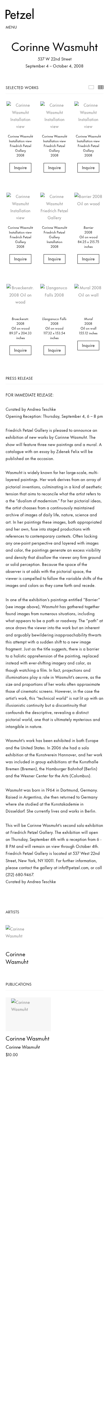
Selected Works (91, 87)
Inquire (20, 167)
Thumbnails (100, 87)
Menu (11, 27)
